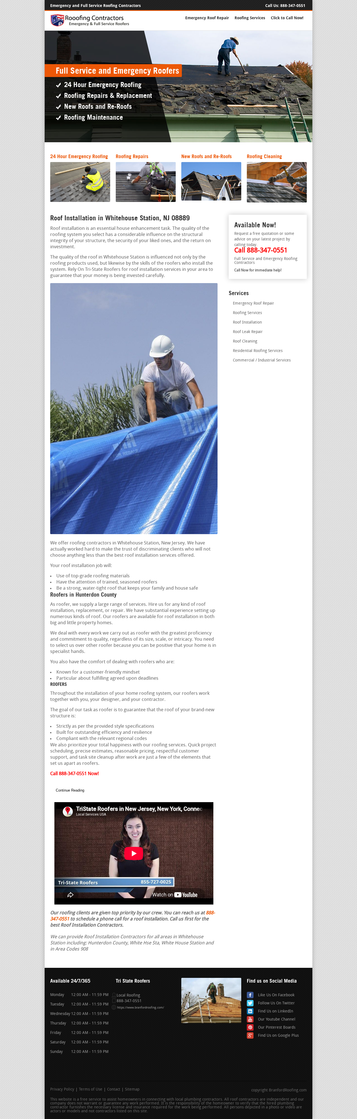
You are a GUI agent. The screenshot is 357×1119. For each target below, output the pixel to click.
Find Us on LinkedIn (275, 1011)
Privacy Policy (62, 1090)
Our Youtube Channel (276, 1019)
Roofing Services (250, 18)
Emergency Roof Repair (207, 18)
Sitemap (132, 1090)
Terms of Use (90, 1090)
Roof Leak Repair (248, 332)
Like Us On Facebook (276, 995)
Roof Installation (247, 322)
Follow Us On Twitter (276, 1003)
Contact (113, 1090)
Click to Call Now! (287, 18)
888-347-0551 (292, 6)
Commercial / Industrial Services (262, 360)
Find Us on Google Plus (278, 1036)
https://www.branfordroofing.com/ (140, 1007)
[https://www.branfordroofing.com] (92, 25)
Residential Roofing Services (258, 351)
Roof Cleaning (245, 341)
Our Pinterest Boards (276, 1028)
